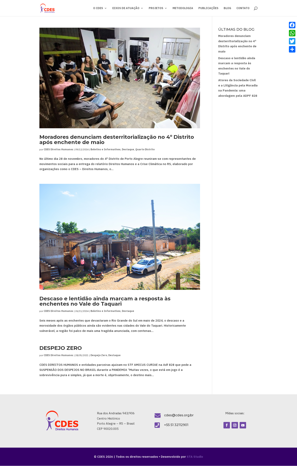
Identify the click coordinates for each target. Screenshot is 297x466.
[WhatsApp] (292, 33)
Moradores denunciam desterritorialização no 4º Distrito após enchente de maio (116, 139)
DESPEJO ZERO (60, 348)
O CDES (98, 8)
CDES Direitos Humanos (58, 149)
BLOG (227, 8)
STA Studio (195, 457)
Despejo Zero (99, 355)
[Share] (292, 49)
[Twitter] (292, 41)
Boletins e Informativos (106, 149)
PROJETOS (156, 8)
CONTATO (243, 8)
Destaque (128, 149)
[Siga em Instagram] (235, 425)
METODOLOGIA (183, 8)
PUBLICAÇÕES (208, 8)
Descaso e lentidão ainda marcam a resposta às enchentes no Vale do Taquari (105, 301)
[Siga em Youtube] (243, 425)
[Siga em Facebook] (226, 425)
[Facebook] (292, 25)
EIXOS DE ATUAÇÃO (125, 8)
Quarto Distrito (145, 149)
